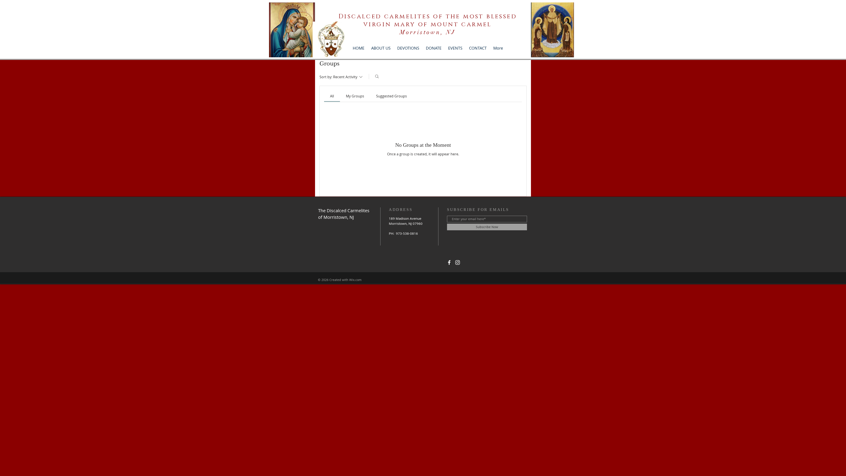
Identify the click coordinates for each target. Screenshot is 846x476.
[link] (332, 96)
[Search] (377, 76)
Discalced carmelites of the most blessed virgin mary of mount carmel (427, 20)
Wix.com (355, 280)
